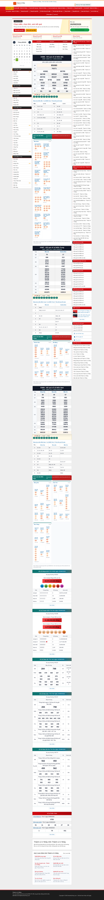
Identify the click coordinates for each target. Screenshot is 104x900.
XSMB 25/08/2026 (57, 58)
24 (14, 59)
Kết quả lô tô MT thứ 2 (79, 273)
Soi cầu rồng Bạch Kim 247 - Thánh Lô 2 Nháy (82, 182)
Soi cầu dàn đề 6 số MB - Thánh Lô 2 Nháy (82, 133)
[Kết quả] (21, 3)
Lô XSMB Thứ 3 (47, 100)
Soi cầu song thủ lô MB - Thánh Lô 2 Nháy (82, 102)
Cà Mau (15, 123)
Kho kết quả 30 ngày (57, 100)
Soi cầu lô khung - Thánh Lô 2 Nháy (81, 204)
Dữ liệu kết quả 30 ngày (45, 11)
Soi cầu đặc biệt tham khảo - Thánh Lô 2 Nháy (82, 221)
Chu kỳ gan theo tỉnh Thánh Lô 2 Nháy (82, 373)
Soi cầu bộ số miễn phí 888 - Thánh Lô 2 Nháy (82, 191)
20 (22, 56)
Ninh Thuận (16, 167)
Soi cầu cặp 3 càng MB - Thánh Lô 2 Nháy (82, 79)
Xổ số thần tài (37, 816)
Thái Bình (16, 82)
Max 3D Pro (16, 100)
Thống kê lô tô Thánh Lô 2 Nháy (81, 349)
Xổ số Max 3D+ (44, 693)
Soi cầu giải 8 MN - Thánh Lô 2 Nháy (82, 60)
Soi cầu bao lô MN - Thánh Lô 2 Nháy (82, 122)
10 (14, 54)
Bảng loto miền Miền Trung (39, 302)
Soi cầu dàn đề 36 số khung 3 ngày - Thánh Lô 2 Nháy (82, 186)
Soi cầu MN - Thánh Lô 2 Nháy (12, 11)
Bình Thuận (16, 116)
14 (24, 54)
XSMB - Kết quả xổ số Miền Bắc (52, 57)
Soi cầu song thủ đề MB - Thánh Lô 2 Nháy (82, 46)
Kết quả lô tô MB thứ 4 (79, 249)
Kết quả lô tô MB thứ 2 (79, 244)
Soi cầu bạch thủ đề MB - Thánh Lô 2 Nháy (82, 137)
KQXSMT (52, 41)
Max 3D (15, 98)
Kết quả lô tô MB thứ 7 (79, 255)
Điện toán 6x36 (17, 92)
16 (29, 54)
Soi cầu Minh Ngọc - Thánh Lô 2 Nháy (82, 228)
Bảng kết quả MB (78, 8)
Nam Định (16, 78)
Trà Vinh (15, 140)
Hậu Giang (16, 127)
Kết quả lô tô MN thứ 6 (79, 300)
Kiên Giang (16, 129)
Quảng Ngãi (16, 176)
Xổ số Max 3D (44, 659)
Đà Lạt (15, 149)
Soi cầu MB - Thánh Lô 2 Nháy (20, 8)
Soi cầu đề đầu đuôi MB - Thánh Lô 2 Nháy (82, 67)
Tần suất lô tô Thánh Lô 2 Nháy (81, 352)
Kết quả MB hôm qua (78, 263)
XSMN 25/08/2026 (57, 389)
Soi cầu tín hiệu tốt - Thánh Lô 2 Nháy (82, 230)
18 (17, 56)
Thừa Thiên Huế (17, 180)
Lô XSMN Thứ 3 (50, 442)
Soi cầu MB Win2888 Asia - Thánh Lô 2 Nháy (82, 201)
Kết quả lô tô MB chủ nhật (79, 257)
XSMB (43, 58)
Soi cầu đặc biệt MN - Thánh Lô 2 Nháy (82, 108)
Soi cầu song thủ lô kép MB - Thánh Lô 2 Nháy (82, 82)
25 (17, 59)
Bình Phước (16, 114)
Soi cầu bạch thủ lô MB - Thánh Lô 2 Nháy (82, 91)
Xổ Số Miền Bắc (17, 69)
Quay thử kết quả (85, 11)
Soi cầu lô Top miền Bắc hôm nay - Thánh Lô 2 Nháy (81, 239)
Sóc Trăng (16, 134)
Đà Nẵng (15, 183)
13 (22, 54)
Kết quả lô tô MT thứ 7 (79, 284)
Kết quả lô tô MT (79, 270)
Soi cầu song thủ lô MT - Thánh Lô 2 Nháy (82, 125)
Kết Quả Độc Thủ (9, 8)
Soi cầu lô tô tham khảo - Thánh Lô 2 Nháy (82, 207)
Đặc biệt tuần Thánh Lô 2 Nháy (80, 378)
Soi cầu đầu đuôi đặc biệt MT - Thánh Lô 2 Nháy (82, 142)
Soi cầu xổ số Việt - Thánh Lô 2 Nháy (82, 198)
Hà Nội (15, 74)
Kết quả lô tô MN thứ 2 (79, 291)
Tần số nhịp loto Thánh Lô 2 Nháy (81, 371)
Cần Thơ (15, 125)
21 (24, 56)
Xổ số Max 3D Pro (44, 749)
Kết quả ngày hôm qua (57, 11)
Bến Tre (15, 121)
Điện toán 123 (17, 90)
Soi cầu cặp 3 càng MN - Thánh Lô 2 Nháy (82, 163)
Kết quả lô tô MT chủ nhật (79, 286)
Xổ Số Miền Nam (17, 107)
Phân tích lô (69, 8)
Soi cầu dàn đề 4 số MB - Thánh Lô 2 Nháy (82, 160)
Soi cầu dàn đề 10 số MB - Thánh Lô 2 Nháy (82, 95)
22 (27, 56)
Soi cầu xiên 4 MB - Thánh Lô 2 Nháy (82, 139)
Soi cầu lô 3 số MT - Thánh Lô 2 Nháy (82, 97)
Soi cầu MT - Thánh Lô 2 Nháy (90, 8)
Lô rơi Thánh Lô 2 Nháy (79, 354)
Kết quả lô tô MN (79, 289)
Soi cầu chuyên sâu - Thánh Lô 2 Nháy (56, 8)
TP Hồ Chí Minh (17, 136)
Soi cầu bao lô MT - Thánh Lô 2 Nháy (82, 118)
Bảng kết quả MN (34, 11)
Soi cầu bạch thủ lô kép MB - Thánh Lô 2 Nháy (82, 76)
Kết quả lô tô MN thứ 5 (79, 298)
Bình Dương (16, 112)
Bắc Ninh (16, 72)
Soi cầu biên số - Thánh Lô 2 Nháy (81, 236)
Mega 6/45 (16, 102)
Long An (15, 131)
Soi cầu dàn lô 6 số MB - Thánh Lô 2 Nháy (82, 111)
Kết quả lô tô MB (79, 242)
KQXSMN (65, 41)
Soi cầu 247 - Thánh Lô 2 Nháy (80, 194)
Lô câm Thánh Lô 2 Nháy (79, 356)
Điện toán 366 (16, 85)
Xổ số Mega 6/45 (43, 571)
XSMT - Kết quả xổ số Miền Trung (52, 247)
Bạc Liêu (15, 118)
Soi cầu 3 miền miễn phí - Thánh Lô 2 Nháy (82, 175)
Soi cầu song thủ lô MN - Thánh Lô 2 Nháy (82, 154)
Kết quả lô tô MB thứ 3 (79, 247)
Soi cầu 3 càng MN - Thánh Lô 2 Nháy (82, 128)
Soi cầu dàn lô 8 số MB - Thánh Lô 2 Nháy (82, 86)
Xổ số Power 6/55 (44, 610)
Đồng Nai (16, 151)
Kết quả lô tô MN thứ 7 (79, 302)
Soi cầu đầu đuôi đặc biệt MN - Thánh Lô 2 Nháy (82, 58)
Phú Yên (15, 169)
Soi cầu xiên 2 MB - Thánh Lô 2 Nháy (82, 88)
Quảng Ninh (16, 80)
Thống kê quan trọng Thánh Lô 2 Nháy (82, 365)
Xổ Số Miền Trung (17, 156)
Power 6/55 (16, 104)
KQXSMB (39, 41)
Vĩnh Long (16, 144)
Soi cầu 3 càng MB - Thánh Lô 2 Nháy (82, 99)
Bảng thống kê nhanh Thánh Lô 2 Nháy (82, 360)
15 (27, 54)
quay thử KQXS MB (78, 325)
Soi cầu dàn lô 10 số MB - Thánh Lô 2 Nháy (82, 49)
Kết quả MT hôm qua (78, 265)
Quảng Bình (16, 172)
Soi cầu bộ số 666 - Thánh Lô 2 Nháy (82, 188)
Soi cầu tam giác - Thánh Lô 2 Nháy (82, 218)
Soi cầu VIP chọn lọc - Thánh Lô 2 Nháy (37, 8)
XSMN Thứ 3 (49, 389)
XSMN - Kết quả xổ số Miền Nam (52, 387)
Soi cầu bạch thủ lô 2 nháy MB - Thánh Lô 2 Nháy (82, 149)
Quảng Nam (16, 174)
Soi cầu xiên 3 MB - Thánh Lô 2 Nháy (82, 55)
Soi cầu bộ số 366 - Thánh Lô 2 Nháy (82, 177)
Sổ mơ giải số (49, 14)
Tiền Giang (16, 138)
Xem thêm (52, 605)
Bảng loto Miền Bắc (38, 100)
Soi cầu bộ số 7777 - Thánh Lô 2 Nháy (82, 226)
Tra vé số (55, 14)
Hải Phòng (16, 76)
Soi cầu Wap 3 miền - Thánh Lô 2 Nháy (82, 179)
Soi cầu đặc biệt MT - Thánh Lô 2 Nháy (82, 130)
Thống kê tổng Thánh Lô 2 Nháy (81, 362)
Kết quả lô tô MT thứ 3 (79, 275)
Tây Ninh (16, 142)
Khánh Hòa (16, 163)
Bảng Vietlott (67, 11)
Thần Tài (15, 88)
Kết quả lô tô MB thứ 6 (79, 253)
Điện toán (39, 46)
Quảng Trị (16, 178)
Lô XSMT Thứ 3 (51, 302)
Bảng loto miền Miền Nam (39, 442)
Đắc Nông (16, 187)
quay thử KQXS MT (78, 330)
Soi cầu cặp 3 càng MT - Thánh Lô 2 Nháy (82, 145)
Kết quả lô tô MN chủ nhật (79, 304)
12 (19, 54)
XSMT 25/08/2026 (57, 249)
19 (19, 56)
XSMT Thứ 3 (49, 249)
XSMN (43, 389)
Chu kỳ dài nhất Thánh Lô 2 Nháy (81, 375)
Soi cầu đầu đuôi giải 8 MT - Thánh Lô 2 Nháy (82, 52)
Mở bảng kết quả (79, 29)
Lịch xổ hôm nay (94, 11)
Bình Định (16, 159)
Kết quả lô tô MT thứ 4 (79, 277)
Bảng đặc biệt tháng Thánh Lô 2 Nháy (82, 347)
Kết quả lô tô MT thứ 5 (79, 279)
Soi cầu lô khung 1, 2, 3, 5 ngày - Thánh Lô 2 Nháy (81, 215)
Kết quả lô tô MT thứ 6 (79, 281)
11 (16, 54)
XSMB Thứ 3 (49, 58)
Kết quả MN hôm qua (78, 267)
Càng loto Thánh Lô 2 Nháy (80, 369)
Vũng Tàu (16, 147)
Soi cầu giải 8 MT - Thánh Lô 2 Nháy (82, 120)
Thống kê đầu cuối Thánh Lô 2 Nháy (82, 358)
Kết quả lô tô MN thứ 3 (79, 293)
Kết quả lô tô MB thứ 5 (79, 251)
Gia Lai (15, 161)
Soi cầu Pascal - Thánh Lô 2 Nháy (81, 209)
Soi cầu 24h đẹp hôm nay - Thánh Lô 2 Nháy (82, 233)
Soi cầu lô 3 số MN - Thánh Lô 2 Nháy (82, 114)
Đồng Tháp (16, 153)
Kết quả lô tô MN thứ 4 (79, 296)
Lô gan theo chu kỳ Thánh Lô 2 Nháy (82, 345)
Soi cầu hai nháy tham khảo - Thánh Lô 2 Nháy (82, 212)
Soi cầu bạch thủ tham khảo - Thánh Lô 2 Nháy (82, 171)
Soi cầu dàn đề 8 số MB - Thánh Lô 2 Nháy (82, 70)
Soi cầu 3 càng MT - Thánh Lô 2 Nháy (82, 73)
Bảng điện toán (76, 11)
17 (14, 56)
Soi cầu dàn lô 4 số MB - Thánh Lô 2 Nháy (82, 63)
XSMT (43, 249)
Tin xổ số (77, 307)
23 (29, 56)
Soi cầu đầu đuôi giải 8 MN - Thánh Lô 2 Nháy (82, 106)
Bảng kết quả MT (24, 11)
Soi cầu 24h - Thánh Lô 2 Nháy (80, 196)
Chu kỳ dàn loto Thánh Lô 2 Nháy (81, 367)
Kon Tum (16, 165)
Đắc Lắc (15, 185)
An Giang (16, 110)
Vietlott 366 (16, 95)
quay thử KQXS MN (78, 328)
